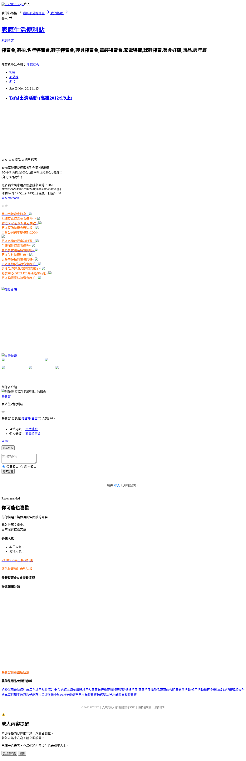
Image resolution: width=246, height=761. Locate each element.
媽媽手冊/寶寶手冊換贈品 (142, 689)
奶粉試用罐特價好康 (15, 689)
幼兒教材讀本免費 (14, 694)
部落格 (13, 77)
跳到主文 (8, 40)
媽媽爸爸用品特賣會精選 (86, 694)
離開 (22, 753)
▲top (5, 440)
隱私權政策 (144, 707)
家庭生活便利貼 (23, 29)
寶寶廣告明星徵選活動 (175, 689)
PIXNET (94, 707)
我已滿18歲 (9, 753)
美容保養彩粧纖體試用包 (74, 689)
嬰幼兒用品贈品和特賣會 (120, 694)
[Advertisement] (30, 129)
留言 (35, 418)
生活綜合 (33, 64)
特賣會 (6, 396)
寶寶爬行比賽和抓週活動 (108, 689)
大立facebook (10, 197)
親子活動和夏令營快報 (206, 689)
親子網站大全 (35, 694)
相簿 (12, 72)
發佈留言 (8, 471)
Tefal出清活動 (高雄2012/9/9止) (40, 98)
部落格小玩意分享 (57, 694)
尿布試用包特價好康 (43, 689)
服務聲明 (160, 707)
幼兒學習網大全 (233, 689)
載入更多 (8, 448)
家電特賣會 (33, 433)
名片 (12, 81)
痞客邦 (26, 418)
